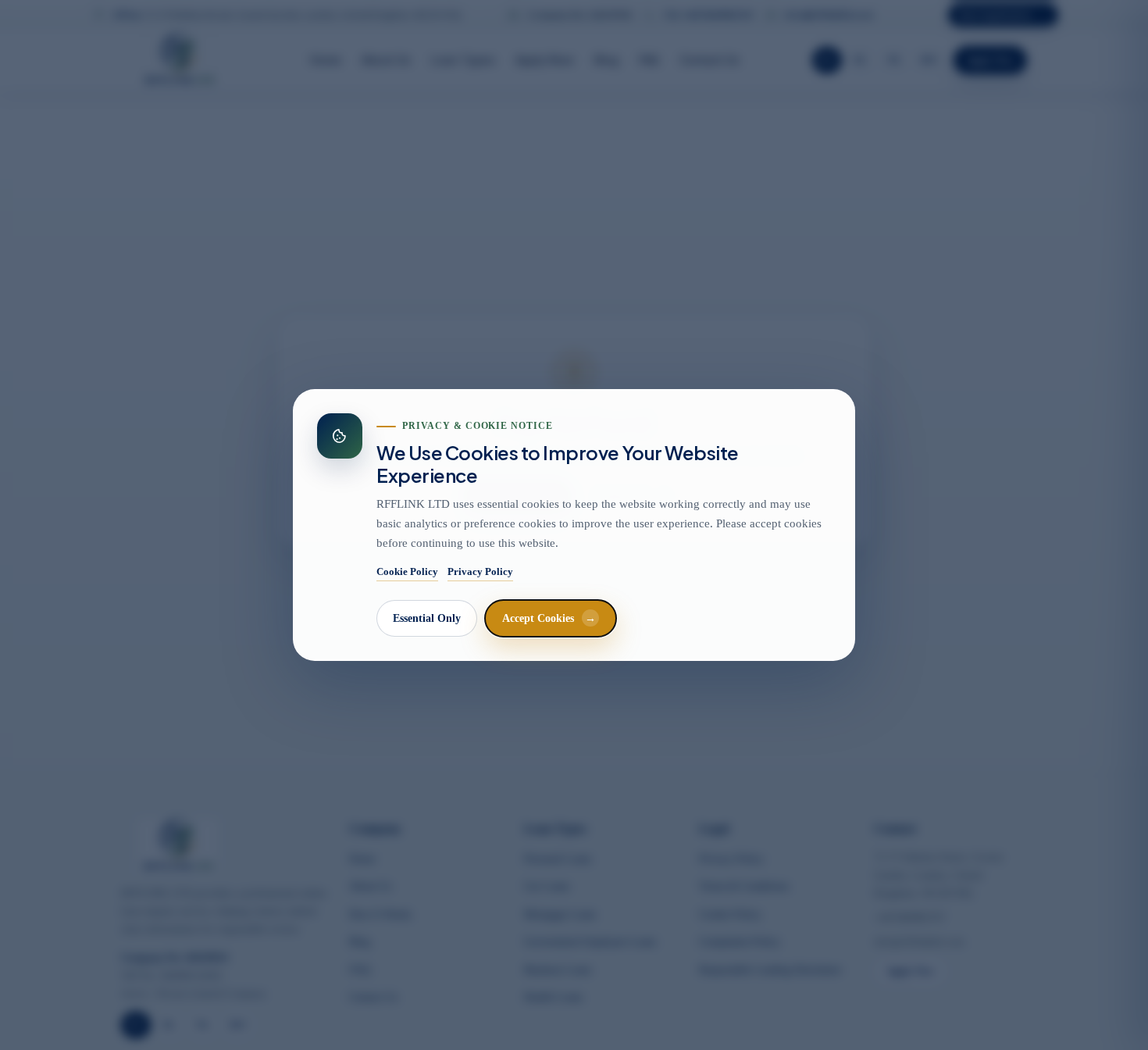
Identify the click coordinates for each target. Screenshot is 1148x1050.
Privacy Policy (480, 571)
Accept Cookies (549, 618)
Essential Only (427, 618)
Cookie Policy (407, 571)
